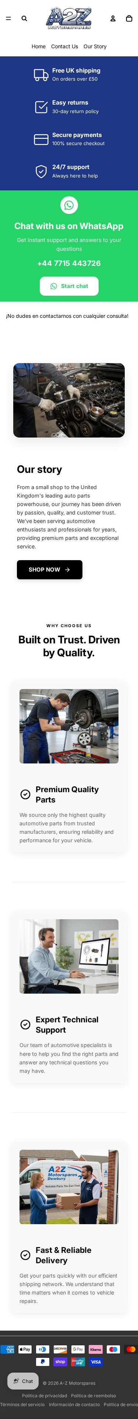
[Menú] (8, 18)
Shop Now (44, 569)
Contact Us (64, 46)
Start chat (74, 285)
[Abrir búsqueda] (24, 18)
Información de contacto (74, 1404)
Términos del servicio (22, 1404)
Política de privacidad (44, 1395)
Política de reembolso (93, 1395)
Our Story (95, 46)
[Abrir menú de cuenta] (113, 18)
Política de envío (121, 1404)
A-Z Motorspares (77, 1383)
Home (39, 46)
